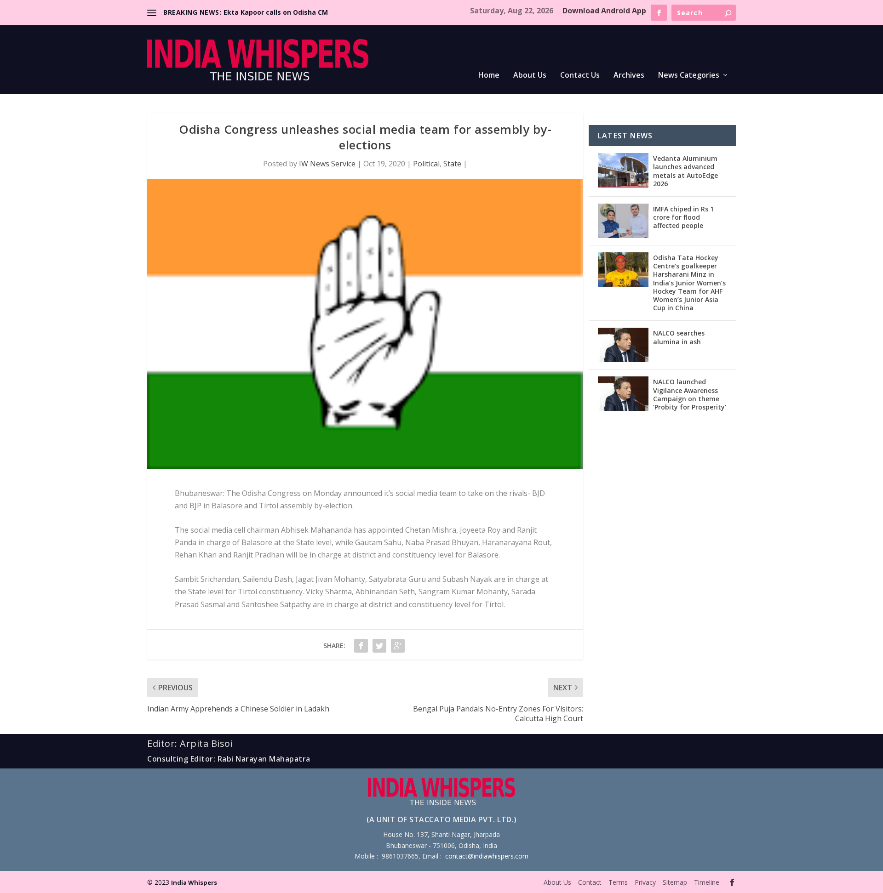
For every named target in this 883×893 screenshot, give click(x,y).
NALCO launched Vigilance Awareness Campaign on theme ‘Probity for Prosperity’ (689, 394)
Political (426, 164)
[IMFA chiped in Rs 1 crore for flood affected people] (623, 221)
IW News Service (327, 164)
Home (488, 75)
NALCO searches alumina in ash (679, 337)
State (452, 164)
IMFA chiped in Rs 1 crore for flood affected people (683, 217)
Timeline (706, 882)
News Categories (688, 75)
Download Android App (604, 11)
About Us (529, 75)
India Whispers (194, 882)
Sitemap (675, 882)
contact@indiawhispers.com (486, 856)
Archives (629, 75)
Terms (618, 882)
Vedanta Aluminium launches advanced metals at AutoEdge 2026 (685, 171)
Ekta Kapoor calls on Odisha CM (276, 12)
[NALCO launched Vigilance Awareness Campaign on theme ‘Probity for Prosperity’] (623, 393)
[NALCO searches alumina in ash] (623, 345)
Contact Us (580, 75)
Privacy (645, 882)
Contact (590, 882)
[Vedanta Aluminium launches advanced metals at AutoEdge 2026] (623, 170)
